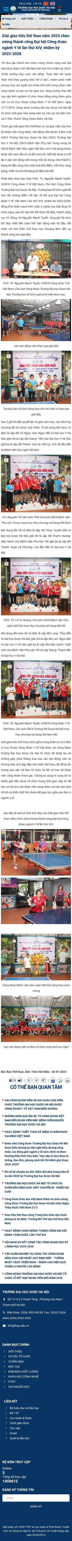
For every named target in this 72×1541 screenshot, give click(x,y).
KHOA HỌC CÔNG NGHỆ (23, 1376)
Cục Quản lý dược (20, 1418)
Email (13, 1433)
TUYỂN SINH (16, 1361)
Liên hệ (37, 3)
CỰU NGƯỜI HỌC (19, 1386)
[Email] (67, 1080)
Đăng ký (36, 1506)
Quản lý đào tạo (19, 1438)
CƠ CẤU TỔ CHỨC (19, 1356)
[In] (60, 1080)
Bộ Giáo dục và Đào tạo (24, 1408)
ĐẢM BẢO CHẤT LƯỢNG (23, 1371)
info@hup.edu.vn (18, 1325)
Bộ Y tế (13, 1413)
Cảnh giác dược (19, 1423)
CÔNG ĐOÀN (46, 18)
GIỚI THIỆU (27, 18)
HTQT (11, 1381)
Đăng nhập (25, 3)
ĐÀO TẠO (14, 1366)
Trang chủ (10, 18)
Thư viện (14, 1428)
